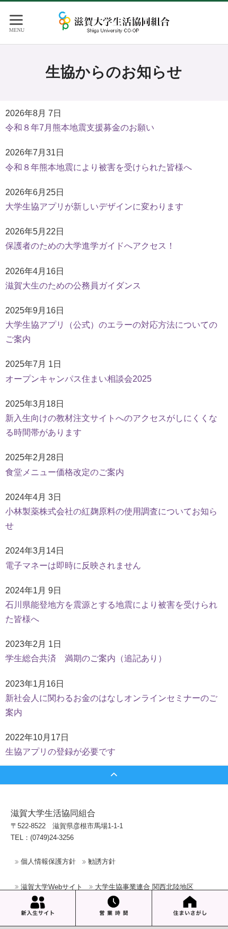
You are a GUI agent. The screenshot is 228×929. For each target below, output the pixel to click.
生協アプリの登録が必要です (60, 751)
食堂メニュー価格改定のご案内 (64, 472)
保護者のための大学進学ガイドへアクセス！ (90, 245)
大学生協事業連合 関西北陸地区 (144, 887)
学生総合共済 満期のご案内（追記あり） (85, 658)
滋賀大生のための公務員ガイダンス (73, 285)
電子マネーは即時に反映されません (73, 565)
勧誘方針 (102, 861)
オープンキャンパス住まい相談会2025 (78, 378)
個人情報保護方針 (48, 861)
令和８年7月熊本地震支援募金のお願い (79, 127)
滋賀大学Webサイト (52, 887)
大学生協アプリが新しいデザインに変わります (94, 206)
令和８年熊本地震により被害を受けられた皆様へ (98, 167)
